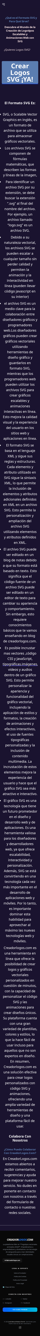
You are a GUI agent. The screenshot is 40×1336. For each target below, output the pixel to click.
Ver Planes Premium (20, 1309)
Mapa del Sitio (9, 1287)
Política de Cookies (20, 1276)
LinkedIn (7, 1299)
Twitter (24, 1299)
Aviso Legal (20, 1283)
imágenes (29, 664)
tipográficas (12, 664)
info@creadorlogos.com (12, 1260)
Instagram (7, 1303)
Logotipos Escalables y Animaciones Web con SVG (20, 36)
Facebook (25, 1303)
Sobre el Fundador (20, 1273)
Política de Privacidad (20, 1280)
